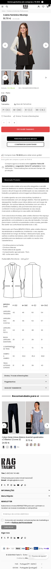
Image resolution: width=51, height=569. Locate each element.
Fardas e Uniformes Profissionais (17, 11)
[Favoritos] (43, 6)
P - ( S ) (6, 110)
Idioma (15, 568)
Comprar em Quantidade (26, 144)
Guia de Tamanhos (23, 104)
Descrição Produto (12, 180)
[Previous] (5, 45)
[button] (47, 6)
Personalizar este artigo (25, 139)
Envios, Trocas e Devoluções (27, 116)
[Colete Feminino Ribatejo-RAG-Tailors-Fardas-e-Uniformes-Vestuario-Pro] (17, 78)
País (16, 564)
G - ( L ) (28, 110)
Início (3, 11)
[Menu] (2, 6)
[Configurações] (38, 6)
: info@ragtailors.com (15, 480)
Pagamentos (9, 382)
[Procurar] (7, 6)
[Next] (46, 45)
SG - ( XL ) (40, 110)
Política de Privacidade (22, 522)
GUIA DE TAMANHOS (12, 388)
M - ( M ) (17, 110)
